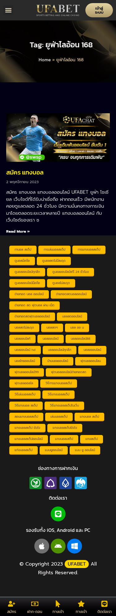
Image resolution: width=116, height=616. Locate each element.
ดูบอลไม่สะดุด (61, 283)
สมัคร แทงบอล (25, 172)
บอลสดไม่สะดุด (24, 327)
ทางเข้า (58, 611)
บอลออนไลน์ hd (25, 349)
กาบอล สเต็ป (23, 249)
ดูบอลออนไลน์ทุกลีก (27, 271)
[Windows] (74, 546)
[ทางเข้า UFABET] (58, 603)
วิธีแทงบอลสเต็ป (58, 394)
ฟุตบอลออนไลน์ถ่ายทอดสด (68, 372)
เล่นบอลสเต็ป (58, 416)
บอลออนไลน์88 (80, 338)
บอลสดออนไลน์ (72, 316)
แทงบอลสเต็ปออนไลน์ (29, 439)
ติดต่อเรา (104, 611)
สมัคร (11, 611)
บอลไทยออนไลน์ (25, 361)
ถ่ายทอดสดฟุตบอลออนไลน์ (32, 316)
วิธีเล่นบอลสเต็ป (25, 394)
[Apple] (41, 546)
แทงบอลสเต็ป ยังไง (27, 427)
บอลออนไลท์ (22, 338)
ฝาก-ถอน (34, 611)
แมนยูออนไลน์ (53, 450)
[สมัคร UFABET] (11, 603)
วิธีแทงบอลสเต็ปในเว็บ (64, 405)
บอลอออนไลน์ (92, 349)
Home (45, 60)
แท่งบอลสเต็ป (23, 450)
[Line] (58, 513)
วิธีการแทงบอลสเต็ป (58, 383)
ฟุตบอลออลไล (24, 383)
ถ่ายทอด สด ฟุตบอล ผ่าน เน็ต (34, 305)
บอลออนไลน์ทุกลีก (59, 349)
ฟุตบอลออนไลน (90, 361)
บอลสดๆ (52, 327)
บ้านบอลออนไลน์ (57, 361)
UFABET (77, 564)
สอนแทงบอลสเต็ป (26, 416)
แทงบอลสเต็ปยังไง (65, 427)
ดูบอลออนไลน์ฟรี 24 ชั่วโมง (70, 271)
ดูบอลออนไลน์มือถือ (27, 283)
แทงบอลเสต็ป (64, 439)
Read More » (18, 231)
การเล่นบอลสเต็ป (54, 249)
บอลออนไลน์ (50, 338)
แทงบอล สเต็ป (89, 416)
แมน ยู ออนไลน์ (85, 450)
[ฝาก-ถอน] (34, 603)
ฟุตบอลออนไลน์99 (27, 372)
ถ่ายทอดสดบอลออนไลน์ (71, 294)
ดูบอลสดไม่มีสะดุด (54, 260)
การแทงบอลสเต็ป (89, 249)
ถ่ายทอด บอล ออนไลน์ (29, 294)
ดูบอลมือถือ (22, 260)
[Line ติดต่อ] (104, 603)
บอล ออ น (77, 327)
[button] (8, 10)
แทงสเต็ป (91, 439)
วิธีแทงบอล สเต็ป (26, 405)
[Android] (58, 546)
